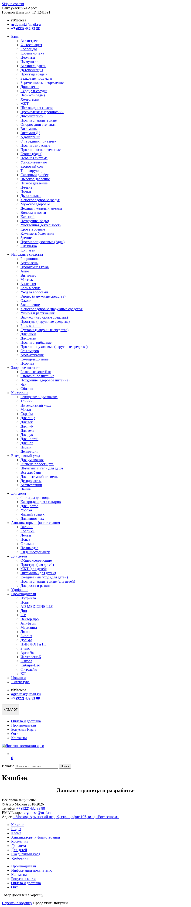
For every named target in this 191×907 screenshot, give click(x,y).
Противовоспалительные (40, 150)
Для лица (27, 418)
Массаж (26, 280)
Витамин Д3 (30, 133)
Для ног (26, 443)
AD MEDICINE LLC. (37, 606)
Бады (15, 36)
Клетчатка (28, 246)
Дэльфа (26, 640)
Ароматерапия (32, 355)
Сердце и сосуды (33, 91)
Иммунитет (29, 62)
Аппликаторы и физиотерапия (35, 523)
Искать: (8, 766)
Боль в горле (30, 288)
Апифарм (28, 623)
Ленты (25, 535)
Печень (26, 187)
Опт (14, 734)
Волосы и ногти (33, 212)
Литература (20, 682)
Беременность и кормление (42, 83)
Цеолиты (27, 57)
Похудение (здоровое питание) (44, 380)
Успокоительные (33, 162)
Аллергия (28, 284)
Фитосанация (31, 45)
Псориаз (27, 363)
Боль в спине (30, 326)
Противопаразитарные (38, 120)
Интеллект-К (30, 657)
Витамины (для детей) (38, 573)
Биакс (25, 648)
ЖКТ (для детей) (33, 569)
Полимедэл (29, 548)
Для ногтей (29, 439)
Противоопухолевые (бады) (42, 242)
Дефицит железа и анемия (41, 208)
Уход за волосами (34, 292)
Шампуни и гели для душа (41, 468)
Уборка (26, 510)
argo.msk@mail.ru (37, 813)
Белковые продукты (36, 78)
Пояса (25, 539)
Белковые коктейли (35, 372)
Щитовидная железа (36, 108)
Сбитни (26, 389)
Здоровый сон (31, 166)
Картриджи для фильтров (40, 502)
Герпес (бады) (31, 154)
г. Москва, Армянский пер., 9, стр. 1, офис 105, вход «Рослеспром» (66, 817)
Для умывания (32, 460)
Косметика (19, 393)
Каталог (17, 825)
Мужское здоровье (35, 204)
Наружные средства (27, 254)
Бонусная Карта (23, 729)
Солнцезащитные (34, 359)
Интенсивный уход (35, 405)
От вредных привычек (38, 141)
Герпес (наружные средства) (42, 296)
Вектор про (29, 619)
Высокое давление (35, 179)
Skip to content (13, 4)
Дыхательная (30, 196)
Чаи (23, 384)
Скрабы (26, 414)
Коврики (27, 531)
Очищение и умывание (39, 397)
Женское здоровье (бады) (40, 200)
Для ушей (28, 334)
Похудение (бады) (34, 221)
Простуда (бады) (33, 74)
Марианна (28, 627)
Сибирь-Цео (30, 665)
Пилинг (26, 447)
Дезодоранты (30, 481)
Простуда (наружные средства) (45, 321)
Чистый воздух (32, 514)
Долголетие (29, 87)
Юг (23, 615)
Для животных (32, 518)
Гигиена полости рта (37, 464)
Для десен (28, 338)
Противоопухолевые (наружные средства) (54, 347)
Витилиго (28, 275)
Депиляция (29, 451)
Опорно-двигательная (37, 124)
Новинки (18, 678)
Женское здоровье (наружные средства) (51, 309)
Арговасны (29, 263)
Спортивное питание (37, 376)
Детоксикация (31, 70)
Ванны (25, 489)
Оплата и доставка (26, 721)
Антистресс (29, 41)
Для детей (19, 556)
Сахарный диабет (34, 175)
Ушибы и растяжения (37, 313)
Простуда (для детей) (37, 565)
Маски (25, 409)
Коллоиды (28, 49)
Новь (24, 602)
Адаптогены (30, 137)
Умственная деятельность (40, 225)
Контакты (19, 738)
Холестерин (29, 99)
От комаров (29, 351)
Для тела (27, 430)
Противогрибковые (35, 342)
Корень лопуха (32, 53)
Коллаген (27, 250)
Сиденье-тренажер (35, 552)
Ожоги (25, 300)
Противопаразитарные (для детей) (47, 581)
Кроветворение (32, 229)
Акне (24, 271)
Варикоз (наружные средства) (44, 317)
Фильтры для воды (35, 497)
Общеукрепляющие (36, 560)
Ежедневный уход (25, 456)
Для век (26, 422)
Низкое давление (34, 183)
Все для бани (30, 472)
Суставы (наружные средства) (44, 330)
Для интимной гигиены (39, 477)
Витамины (29, 129)
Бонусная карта (23, 879)
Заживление (30, 305)
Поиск (65, 766)
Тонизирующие (32, 171)
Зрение (26, 238)
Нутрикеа (28, 598)
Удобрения (19, 590)
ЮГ (23, 674)
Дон (23, 611)
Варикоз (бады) (32, 95)
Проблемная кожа (34, 267)
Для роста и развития (37, 586)
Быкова (26, 661)
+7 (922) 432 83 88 (30, 808)
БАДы (16, 829)
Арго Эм (27, 653)
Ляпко (25, 632)
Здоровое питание (25, 368)
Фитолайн (28, 669)
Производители (23, 594)
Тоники (26, 401)
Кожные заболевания (37, 233)
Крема (16, 833)
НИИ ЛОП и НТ (33, 644)
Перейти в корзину (17, 903)
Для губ (26, 426)
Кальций (27, 217)
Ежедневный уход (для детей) (44, 577)
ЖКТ (24, 103)
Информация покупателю (31, 870)
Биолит (26, 636)
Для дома (18, 493)
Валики (26, 527)
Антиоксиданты (33, 66)
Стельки (27, 544)
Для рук (26, 435)
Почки (25, 192)
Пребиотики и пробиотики (42, 112)
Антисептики (31, 485)
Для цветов (29, 506)
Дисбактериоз (31, 116)
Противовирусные (35, 145)
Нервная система (34, 158)
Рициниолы (29, 259)
